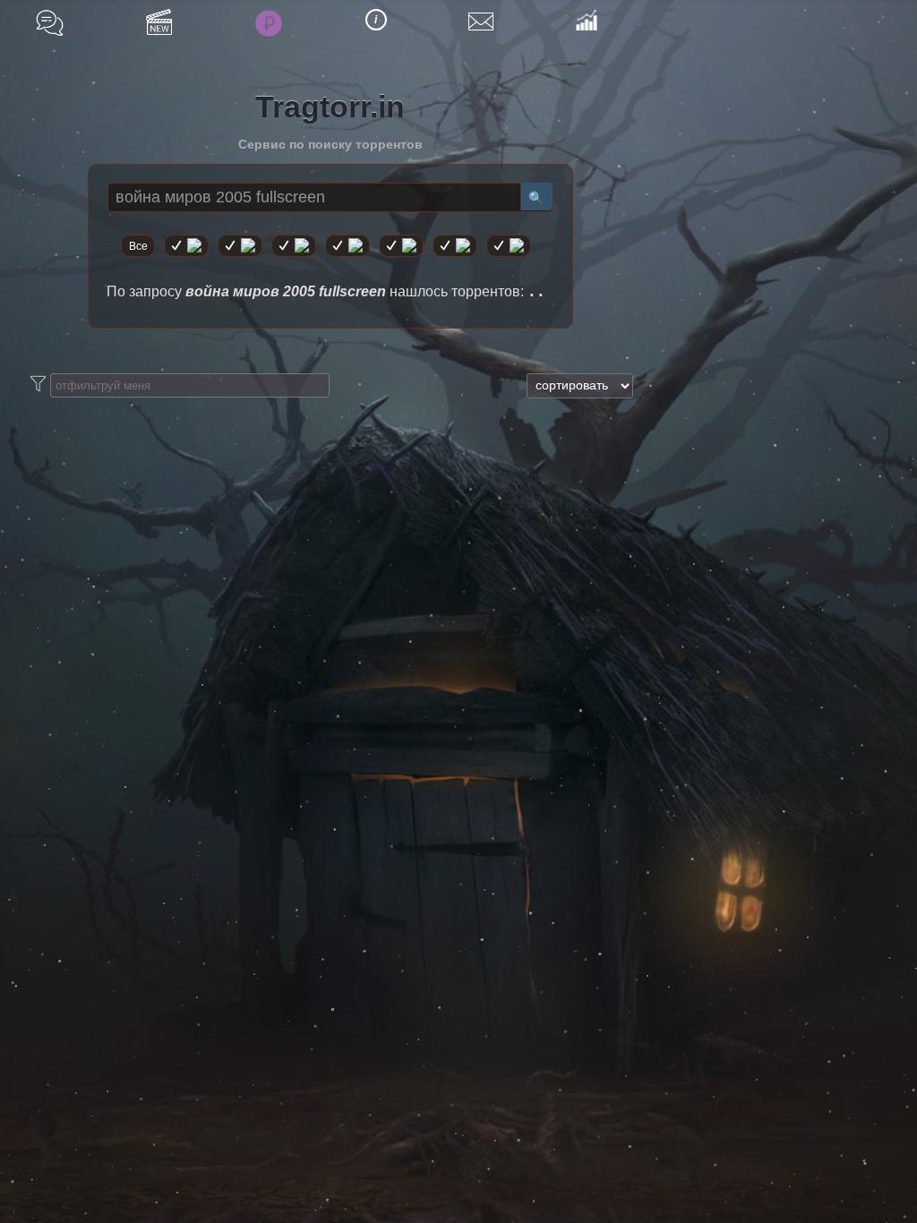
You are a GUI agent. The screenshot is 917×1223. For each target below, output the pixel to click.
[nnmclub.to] (240, 246)
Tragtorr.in (330, 107)
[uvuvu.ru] (347, 246)
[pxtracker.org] (508, 246)
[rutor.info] (186, 246)
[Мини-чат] (50, 23)
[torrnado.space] (455, 246)
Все (138, 246)
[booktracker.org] (401, 246)
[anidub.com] (293, 246)
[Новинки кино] (159, 22)
